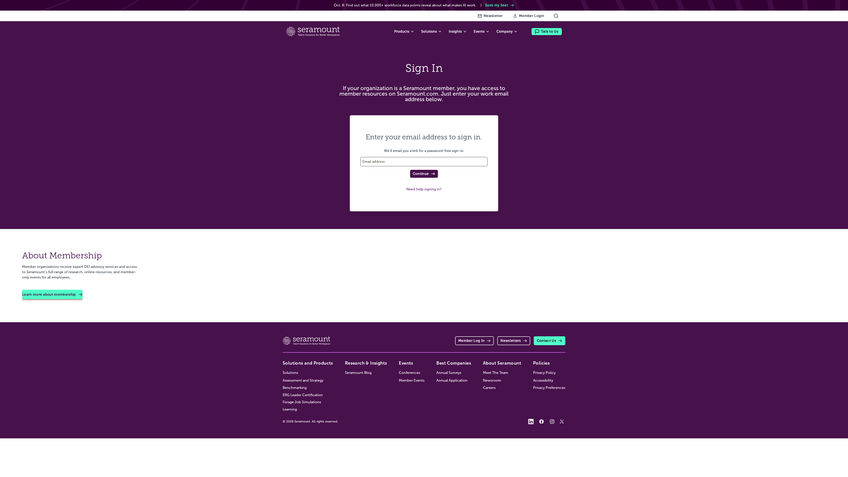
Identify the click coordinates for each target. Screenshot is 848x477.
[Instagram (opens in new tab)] (552, 421)
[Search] (556, 16)
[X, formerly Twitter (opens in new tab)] (562, 421)
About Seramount (502, 363)
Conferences (409, 373)
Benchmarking (295, 388)
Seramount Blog (358, 373)
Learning (290, 409)
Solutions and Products (308, 363)
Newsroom (492, 380)
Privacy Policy (544, 373)
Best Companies (453, 363)
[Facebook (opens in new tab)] (541, 421)
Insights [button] (455, 31)
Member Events (411, 380)
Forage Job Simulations (302, 402)
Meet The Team (495, 373)
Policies (541, 363)
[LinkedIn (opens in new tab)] (531, 421)
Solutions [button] (429, 31)
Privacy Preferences (549, 388)
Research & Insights (366, 363)
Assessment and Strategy (303, 380)
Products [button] (401, 31)
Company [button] (504, 31)
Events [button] (479, 31)
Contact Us (546, 341)
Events (406, 363)
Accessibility (543, 380)
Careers (489, 388)
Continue (421, 174)
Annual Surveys (448, 373)
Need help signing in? (424, 189)
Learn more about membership (49, 294)
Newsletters (510, 341)
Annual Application (452, 380)
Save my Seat (496, 5)
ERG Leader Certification (303, 395)
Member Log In (471, 341)
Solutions (290, 373)
